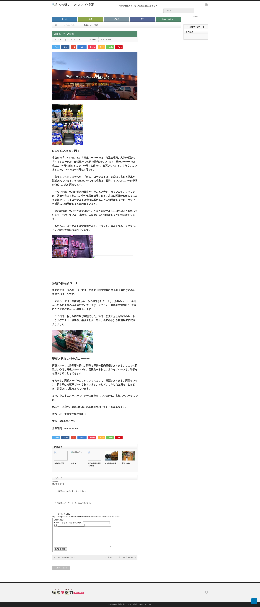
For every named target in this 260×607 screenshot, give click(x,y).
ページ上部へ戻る (254, 601)
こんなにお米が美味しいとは (66, 557)
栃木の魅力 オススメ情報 (128, 604)
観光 (142, 19)
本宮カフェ (75, 463)
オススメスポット (168, 19)
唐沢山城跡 (126, 463)
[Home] (56, 25)
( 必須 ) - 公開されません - (68, 522)
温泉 (90, 19)
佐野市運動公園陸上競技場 (94, 464)
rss (206, 4)
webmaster (107, 40)
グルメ (116, 19)
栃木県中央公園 (110, 463)
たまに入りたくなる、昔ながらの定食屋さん (118, 557)
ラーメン (64, 19)
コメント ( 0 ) (58, 484)
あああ (55, 481)
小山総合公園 (59, 463)
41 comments (91, 40)
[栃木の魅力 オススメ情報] (73, 5)
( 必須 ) (59, 520)
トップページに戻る (61, 568)
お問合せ (196, 16)
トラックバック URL (61, 514)
